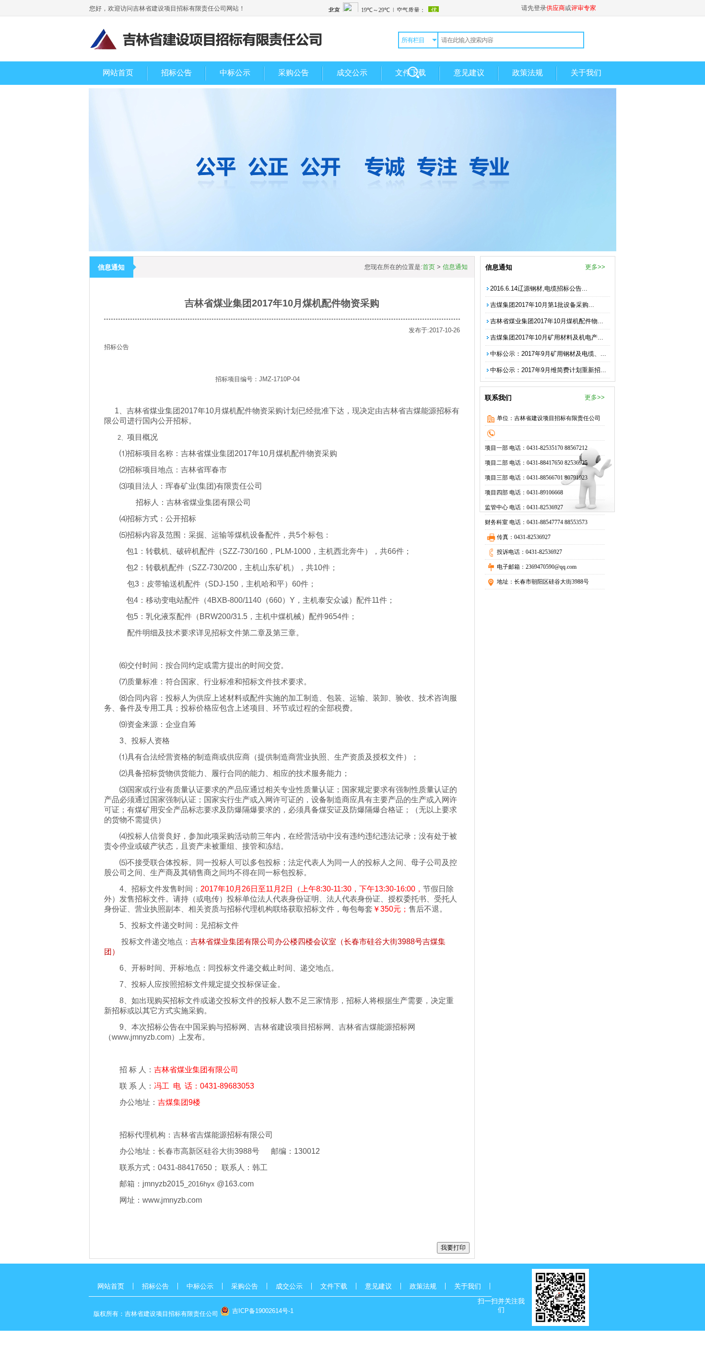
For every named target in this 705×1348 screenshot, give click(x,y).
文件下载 (410, 73)
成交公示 (352, 73)
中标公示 (235, 73)
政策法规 (527, 73)
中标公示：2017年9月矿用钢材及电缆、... (548, 353)
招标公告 (176, 73)
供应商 (555, 8)
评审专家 (583, 8)
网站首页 (118, 73)
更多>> (595, 266)
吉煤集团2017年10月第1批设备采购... (542, 304)
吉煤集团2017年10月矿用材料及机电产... (546, 337)
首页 (429, 266)
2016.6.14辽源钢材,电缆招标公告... (539, 288)
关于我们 (586, 73)
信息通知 (455, 266)
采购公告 (293, 73)
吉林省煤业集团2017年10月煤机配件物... (546, 321)
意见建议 (469, 73)
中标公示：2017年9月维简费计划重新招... (548, 370)
